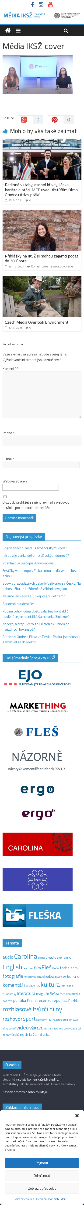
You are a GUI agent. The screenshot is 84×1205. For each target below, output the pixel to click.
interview (60, 976)
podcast (7, 1001)
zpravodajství (72, 1028)
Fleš (47, 967)
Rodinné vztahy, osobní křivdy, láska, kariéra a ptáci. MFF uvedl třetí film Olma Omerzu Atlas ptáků (41, 190)
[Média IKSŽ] (42, 13)
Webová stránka (15, 481)
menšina (65, 994)
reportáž (60, 1000)
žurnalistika (41, 1034)
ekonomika (64, 957)
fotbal (65, 968)
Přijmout (42, 1163)
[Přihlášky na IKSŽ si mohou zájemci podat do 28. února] (42, 212)
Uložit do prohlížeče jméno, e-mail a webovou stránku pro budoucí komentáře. (36, 505)
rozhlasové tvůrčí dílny (32, 1009)
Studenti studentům (18, 603)
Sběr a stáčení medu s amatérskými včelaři (35, 548)
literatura (26, 993)
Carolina (25, 956)
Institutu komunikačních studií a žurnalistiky (31, 1081)
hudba (49, 976)
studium (67, 1020)
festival (28, 968)
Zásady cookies (24, 1199)
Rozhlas (74, 1000)
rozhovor (12, 1019)
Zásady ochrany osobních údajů (25, 1091)
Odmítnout (42, 1175)
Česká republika (21, 1034)
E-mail (8, 459)
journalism (74, 976)
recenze (44, 1000)
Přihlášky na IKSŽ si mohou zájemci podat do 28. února (41, 258)
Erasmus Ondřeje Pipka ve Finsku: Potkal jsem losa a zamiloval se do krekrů (41, 639)
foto (74, 968)
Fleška (55, 968)
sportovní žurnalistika (49, 1020)
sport (29, 1018)
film (37, 968)
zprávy (7, 1035)
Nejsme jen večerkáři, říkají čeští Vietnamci (34, 596)
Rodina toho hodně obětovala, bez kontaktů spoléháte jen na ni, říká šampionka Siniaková (36, 614)
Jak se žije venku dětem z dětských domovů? (36, 555)
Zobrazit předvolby (42, 1188)
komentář (13, 985)
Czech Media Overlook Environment (36, 322)
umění (12, 1028)
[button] (77, 1115)
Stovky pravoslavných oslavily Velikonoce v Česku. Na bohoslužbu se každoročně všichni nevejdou (42, 586)
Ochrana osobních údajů (51, 1199)
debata (41, 958)
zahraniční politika (53, 1028)
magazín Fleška (47, 993)
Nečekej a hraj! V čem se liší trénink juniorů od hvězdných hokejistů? (36, 626)
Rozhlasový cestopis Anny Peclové (28, 563)
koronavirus (32, 985)
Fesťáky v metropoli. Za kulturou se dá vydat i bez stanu (40, 573)
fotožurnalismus (34, 976)
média (75, 993)
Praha (32, 1000)
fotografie (13, 976)
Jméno (8, 433)
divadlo (51, 957)
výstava (36, 1028)
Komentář (11, 368)
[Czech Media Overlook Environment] (42, 278)
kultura (50, 984)
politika (19, 1000)
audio (8, 957)
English (12, 967)
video (22, 1027)
